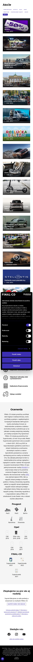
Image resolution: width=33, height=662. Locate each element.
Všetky (5, 14)
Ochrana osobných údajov (12, 610)
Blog (20, 9)
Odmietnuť (16, 366)
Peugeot (16, 504)
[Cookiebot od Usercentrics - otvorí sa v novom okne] (23, 294)
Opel (16, 527)
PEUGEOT (25, 467)
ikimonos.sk (16, 658)
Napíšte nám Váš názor (16, 604)
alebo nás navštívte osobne (16, 639)
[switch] (28, 330)
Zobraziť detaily (23, 348)
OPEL (27, 475)
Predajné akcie (8, 9)
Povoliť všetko (16, 354)
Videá (25, 9)
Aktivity (15, 9)
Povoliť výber (16, 360)
